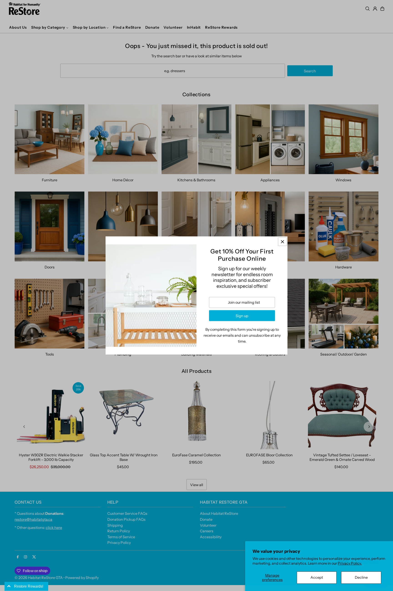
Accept (316, 577)
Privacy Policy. (350, 563)
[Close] (282, 241)
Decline (361, 577)
